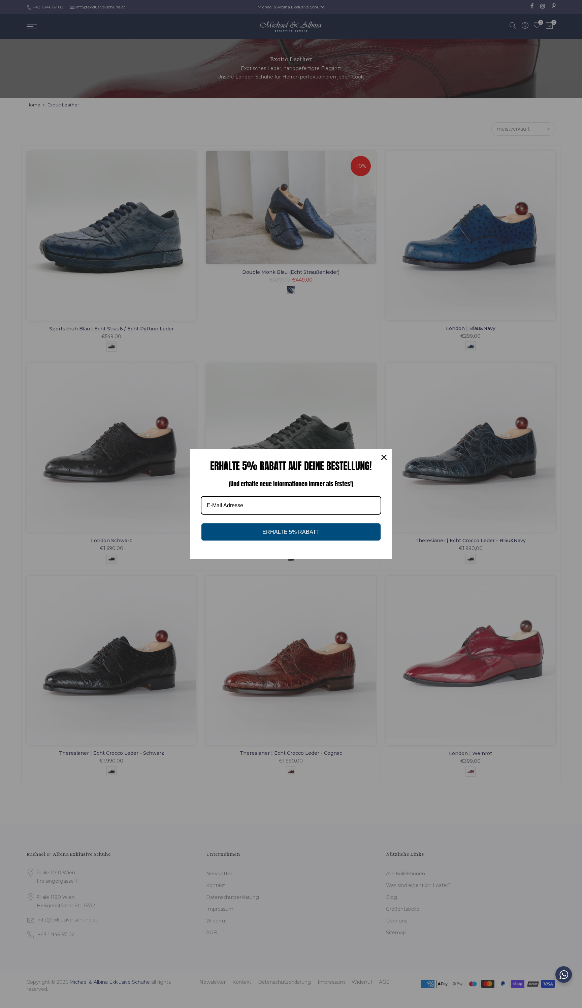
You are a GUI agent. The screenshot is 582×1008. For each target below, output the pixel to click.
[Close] (384, 457)
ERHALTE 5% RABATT (291, 532)
